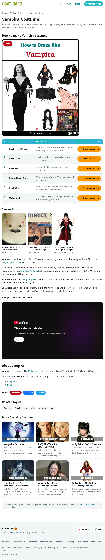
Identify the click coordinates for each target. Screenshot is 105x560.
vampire (42, 408)
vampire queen (29, 279)
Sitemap (71, 541)
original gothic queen (12, 262)
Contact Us (59, 541)
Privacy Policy (19, 541)
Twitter (41, 392)
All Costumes (73, 3)
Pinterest (16, 392)
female (18, 408)
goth (33, 408)
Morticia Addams (29, 271)
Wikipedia (12, 381)
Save (8, 43)
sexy (52, 408)
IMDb (10, 384)
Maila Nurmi (34, 371)
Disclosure (32, 541)
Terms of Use (46, 541)
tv (26, 408)
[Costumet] (12, 4)
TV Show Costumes (18, 13)
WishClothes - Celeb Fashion (90, 541)
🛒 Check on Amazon (89, 149)
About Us (6, 541)
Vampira (7, 408)
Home (4, 13)
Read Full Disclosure (87, 504)
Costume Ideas (93, 3)
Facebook (29, 392)
